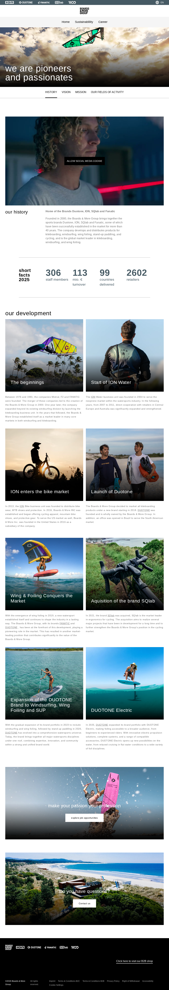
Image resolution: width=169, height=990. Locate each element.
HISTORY (51, 92)
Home (66, 22)
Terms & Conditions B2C (69, 981)
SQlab (111, 615)
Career (102, 22)
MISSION (80, 92)
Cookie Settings (56, 985)
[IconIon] (9, 2)
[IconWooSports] (72, 2)
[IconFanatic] (44, 2)
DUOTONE (144, 510)
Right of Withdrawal (131, 981)
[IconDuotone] (26, 2)
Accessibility (147, 981)
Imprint (52, 981)
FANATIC (65, 623)
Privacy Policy (113, 981)
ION (93, 397)
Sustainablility (84, 22)
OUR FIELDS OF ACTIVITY (107, 92)
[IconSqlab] (59, 2)
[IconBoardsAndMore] (84, 11)
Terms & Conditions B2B (93, 981)
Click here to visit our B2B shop (134, 961)
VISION (66, 92)
